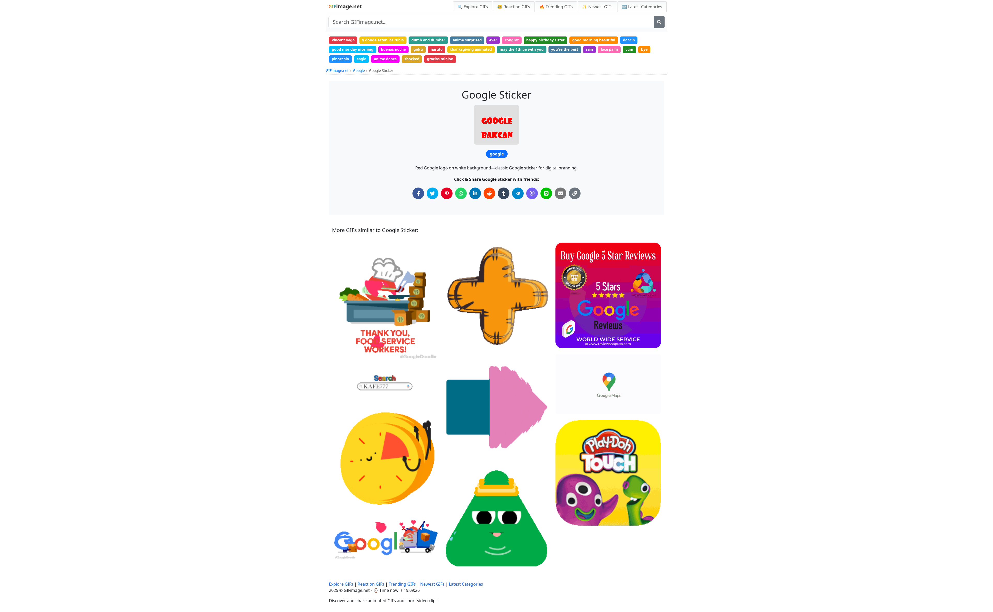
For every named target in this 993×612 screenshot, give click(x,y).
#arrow (454, 453)
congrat (512, 40)
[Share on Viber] (532, 193)
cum (629, 49)
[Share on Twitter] (432, 193)
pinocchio (340, 58)
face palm (609, 49)
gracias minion (440, 58)
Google (359, 70)
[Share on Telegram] (518, 193)
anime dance (385, 58)
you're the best (564, 49)
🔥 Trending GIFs (556, 7)
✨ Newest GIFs (597, 7)
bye (644, 49)
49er (493, 40)
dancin (629, 40)
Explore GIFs (341, 584)
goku (418, 49)
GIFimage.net (337, 70)
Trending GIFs (402, 584)
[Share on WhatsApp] (461, 193)
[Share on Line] (546, 193)
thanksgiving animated (471, 49)
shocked (411, 58)
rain (589, 49)
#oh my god (458, 565)
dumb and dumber (428, 40)
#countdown (347, 506)
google (497, 154)
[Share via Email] (560, 193)
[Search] (659, 22)
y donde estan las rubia (383, 40)
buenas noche (393, 49)
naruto (437, 49)
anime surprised (467, 40)
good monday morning (352, 49)
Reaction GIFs (371, 584)
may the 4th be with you (522, 49)
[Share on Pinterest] (447, 193)
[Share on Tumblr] (503, 193)
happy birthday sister (545, 40)
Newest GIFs (432, 584)
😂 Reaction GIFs (513, 7)
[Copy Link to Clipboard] (575, 193)
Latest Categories (466, 584)
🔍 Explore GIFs (472, 7)
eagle (361, 58)
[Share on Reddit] (489, 193)
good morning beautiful (593, 40)
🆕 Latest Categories (642, 7)
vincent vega (343, 40)
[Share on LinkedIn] (475, 193)
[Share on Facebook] (418, 193)
